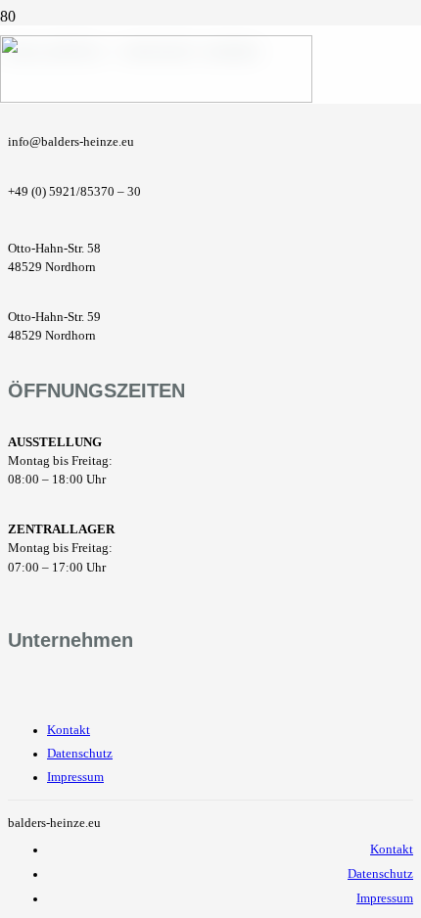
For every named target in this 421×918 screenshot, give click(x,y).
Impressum (75, 777)
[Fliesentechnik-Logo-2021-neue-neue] (156, 97)
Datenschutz (80, 753)
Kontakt (68, 730)
